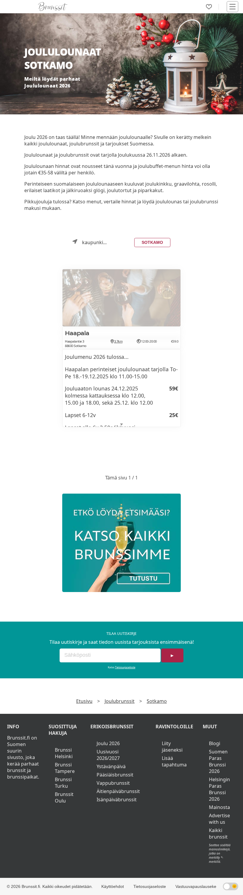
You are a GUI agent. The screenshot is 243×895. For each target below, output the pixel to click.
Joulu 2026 (108, 743)
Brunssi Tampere (65, 767)
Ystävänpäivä (111, 766)
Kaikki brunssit (218, 833)
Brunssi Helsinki (64, 753)
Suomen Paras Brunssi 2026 (218, 761)
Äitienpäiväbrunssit (118, 791)
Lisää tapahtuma (174, 761)
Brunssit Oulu (64, 797)
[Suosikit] (209, 7)
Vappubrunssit (113, 783)
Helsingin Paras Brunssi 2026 (219, 789)
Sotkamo (152, 242)
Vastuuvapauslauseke (195, 886)
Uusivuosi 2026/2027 (108, 754)
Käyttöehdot (112, 886)
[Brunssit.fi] (121, 543)
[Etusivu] (53, 6)
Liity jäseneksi (172, 746)
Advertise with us (219, 818)
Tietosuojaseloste (125, 667)
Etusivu (84, 701)
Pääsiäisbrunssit (115, 774)
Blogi (214, 743)
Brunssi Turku (63, 782)
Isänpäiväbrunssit (117, 799)
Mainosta (219, 807)
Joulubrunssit (120, 701)
